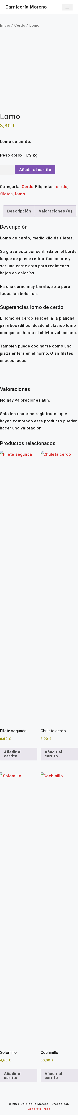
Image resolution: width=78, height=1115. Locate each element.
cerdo (61, 186)
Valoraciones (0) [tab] (55, 211)
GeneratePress (39, 1108)
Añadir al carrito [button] (13, 754)
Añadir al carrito (35, 169)
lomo (20, 194)
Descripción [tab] (19, 211)
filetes (6, 194)
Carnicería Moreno (26, 7)
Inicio (5, 25)
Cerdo (19, 25)
